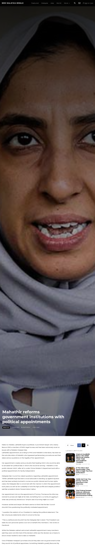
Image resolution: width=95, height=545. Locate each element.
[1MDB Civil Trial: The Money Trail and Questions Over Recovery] (70, 482)
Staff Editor (26, 427)
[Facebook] (79, 445)
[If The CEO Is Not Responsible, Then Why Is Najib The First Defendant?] (70, 471)
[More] (88, 445)
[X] (83, 445)
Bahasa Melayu (80, 497)
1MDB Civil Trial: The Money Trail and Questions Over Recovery (83, 481)
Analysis (6, 427)
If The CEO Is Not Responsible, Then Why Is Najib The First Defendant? (84, 470)
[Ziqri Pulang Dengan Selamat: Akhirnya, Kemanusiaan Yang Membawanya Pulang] (70, 494)
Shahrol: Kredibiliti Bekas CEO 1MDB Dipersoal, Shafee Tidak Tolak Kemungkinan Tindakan (83, 458)
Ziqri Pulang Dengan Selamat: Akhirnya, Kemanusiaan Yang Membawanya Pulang (84, 493)
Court (77, 474)
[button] (75, 3)
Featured (78, 464)
